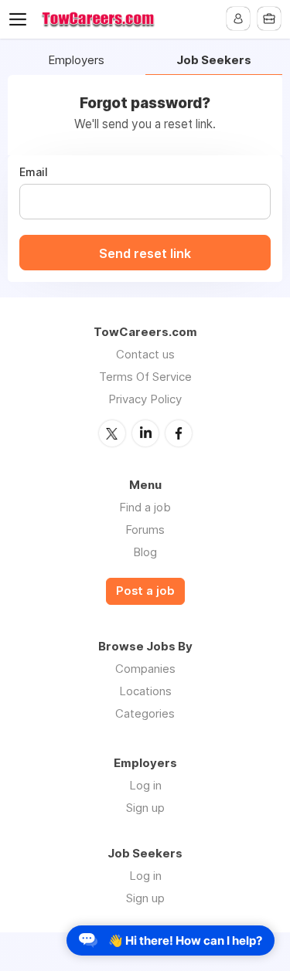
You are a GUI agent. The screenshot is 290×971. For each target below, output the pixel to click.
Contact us (145, 354)
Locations (145, 691)
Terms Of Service (145, 376)
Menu (20, 19)
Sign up (145, 807)
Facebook (178, 433)
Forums (145, 529)
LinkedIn (145, 433)
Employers (76, 60)
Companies (145, 668)
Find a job (145, 507)
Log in (145, 785)
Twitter (112, 433)
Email (33, 172)
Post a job (145, 591)
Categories (145, 713)
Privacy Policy (145, 399)
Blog (145, 552)
